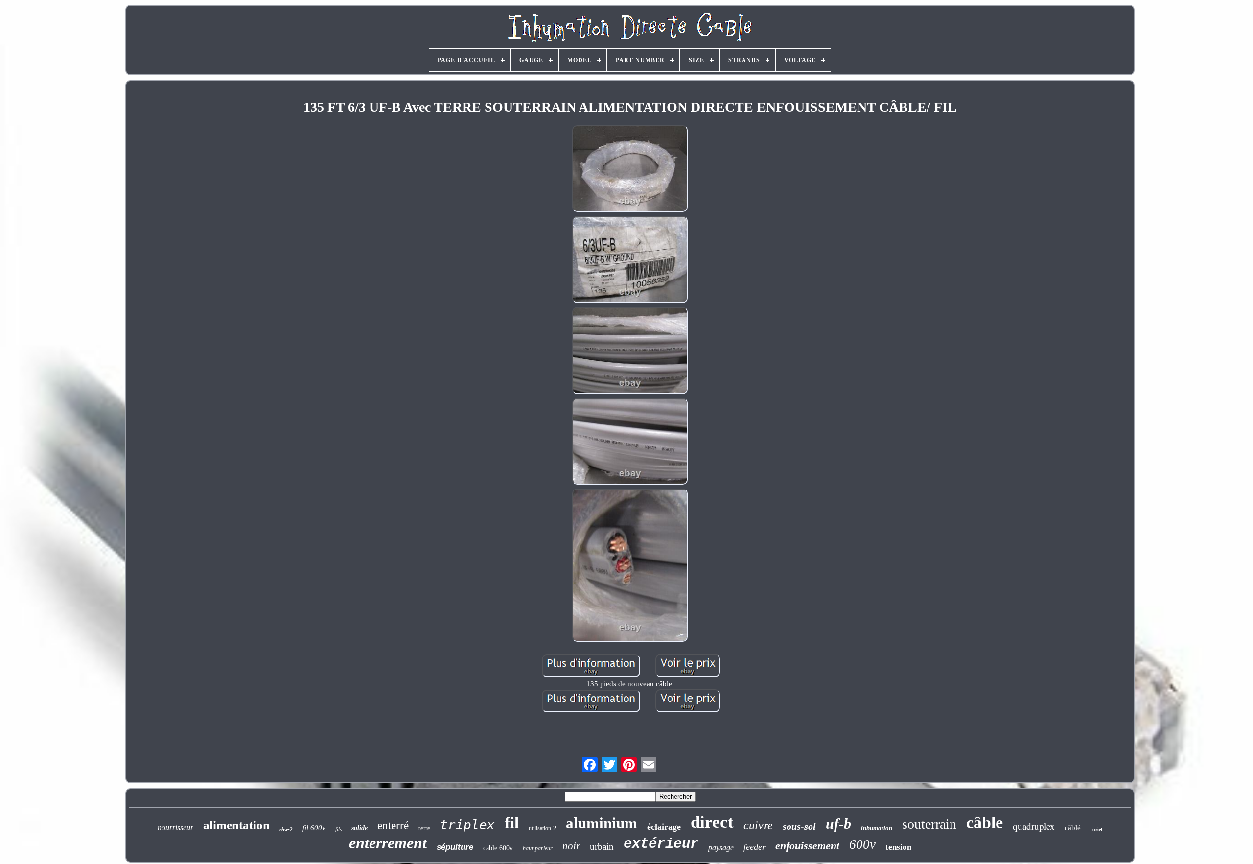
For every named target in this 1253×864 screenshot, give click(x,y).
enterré (393, 825)
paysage (721, 847)
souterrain (929, 824)
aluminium (601, 823)
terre (424, 828)
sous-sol (799, 826)
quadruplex (1034, 826)
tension (898, 847)
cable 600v (498, 848)
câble (984, 823)
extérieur (661, 844)
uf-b (838, 824)
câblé (1073, 828)
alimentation (236, 825)
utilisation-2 (542, 828)
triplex (467, 824)
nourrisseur (175, 827)
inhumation (876, 828)
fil (512, 823)
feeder (754, 847)
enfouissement (807, 846)
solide (359, 828)
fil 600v (313, 828)
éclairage (664, 827)
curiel (1096, 829)
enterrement (388, 843)
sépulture (455, 847)
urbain (602, 846)
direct (712, 822)
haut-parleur (538, 848)
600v (862, 844)
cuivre (758, 825)
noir (571, 846)
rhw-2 (286, 829)
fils (338, 829)
